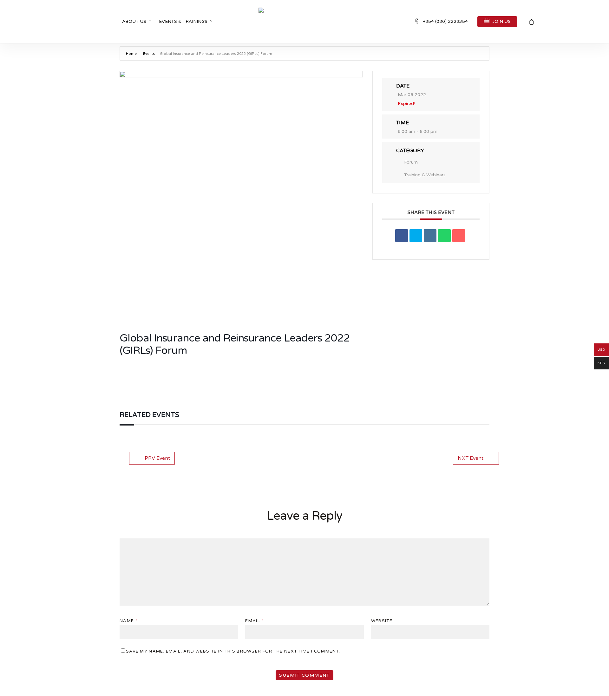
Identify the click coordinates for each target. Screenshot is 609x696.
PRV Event (157, 458)
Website (381, 620)
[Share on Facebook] (401, 235)
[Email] (458, 235)
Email (254, 620)
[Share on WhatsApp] (444, 235)
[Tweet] (415, 235)
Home (132, 54)
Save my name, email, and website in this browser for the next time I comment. (233, 651)
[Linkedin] (430, 235)
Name (128, 620)
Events (149, 54)
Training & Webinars (425, 175)
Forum (411, 162)
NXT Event (470, 458)
